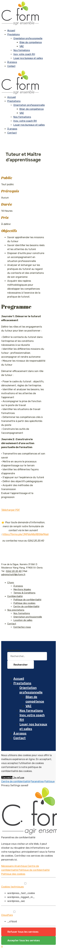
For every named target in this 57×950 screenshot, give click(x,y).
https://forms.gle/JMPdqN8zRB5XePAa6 (25, 534)
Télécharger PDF (10, 509)
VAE (21, 46)
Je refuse (18, 777)
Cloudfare (7, 915)
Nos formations (21, 50)
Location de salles (22, 620)
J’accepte (6, 777)
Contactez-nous (22, 627)
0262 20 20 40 (13, 571)
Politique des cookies (24, 603)
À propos (12, 62)
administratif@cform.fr (13, 574)
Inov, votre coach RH (24, 54)
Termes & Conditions (24, 592)
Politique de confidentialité (27, 599)
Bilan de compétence (30, 42)
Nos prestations (15, 610)
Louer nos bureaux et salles (28, 58)
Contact (11, 66)
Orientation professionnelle (27, 38)
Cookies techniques (12, 886)
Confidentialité (15, 596)
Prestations (13, 34)
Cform (10, 582)
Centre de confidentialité (26, 606)
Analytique (21, 866)
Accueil (11, 30)
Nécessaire (7, 866)
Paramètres (37, 781)
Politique (49, 781)
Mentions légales (22, 589)
